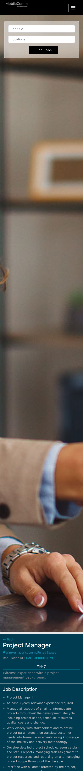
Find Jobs (44, 50)
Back (10, 639)
